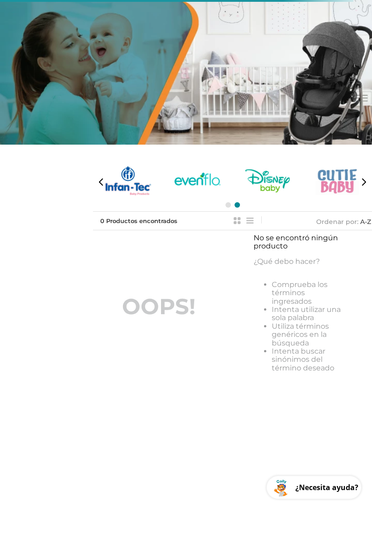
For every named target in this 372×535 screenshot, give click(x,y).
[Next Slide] (363, 182)
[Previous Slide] (101, 182)
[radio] (237, 220)
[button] (228, 205)
